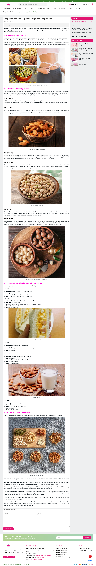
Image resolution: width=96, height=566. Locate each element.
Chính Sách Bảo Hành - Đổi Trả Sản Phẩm (67, 558)
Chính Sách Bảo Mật (62, 552)
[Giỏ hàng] (92, 4)
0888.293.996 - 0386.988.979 (43, 555)
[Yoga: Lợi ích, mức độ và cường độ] (74, 60)
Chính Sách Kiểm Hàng (62, 550)
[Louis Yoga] (10, 4)
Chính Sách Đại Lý (61, 556)
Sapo (28, 564)
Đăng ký (87, 537)
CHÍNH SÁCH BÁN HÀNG (44, 8)
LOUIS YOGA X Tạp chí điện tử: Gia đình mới (81, 24)
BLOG (70, 8)
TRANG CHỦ (7, 8)
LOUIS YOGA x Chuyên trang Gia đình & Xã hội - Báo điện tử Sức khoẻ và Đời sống (82, 29)
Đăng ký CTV (73, 4)
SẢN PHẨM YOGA (29, 8)
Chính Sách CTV (61, 554)
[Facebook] (7, 557)
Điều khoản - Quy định (62, 548)
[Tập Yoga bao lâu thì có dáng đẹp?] (74, 55)
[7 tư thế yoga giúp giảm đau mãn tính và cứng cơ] (74, 50)
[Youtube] (10, 557)
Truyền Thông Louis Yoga (79, 36)
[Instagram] (13, 557)
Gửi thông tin (8, 528)
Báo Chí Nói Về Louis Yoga (79, 21)
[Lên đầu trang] (93, 553)
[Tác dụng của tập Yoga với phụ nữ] (74, 45)
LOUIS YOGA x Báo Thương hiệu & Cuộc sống (81, 33)
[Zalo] (4, 557)
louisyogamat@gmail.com (35, 559)
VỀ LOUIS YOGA (17, 8)
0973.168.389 (40, 557)
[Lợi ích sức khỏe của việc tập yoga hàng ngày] (74, 64)
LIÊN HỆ (78, 8)
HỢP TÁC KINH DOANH (59, 8)
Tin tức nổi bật (77, 40)
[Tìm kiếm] (20, 4)
